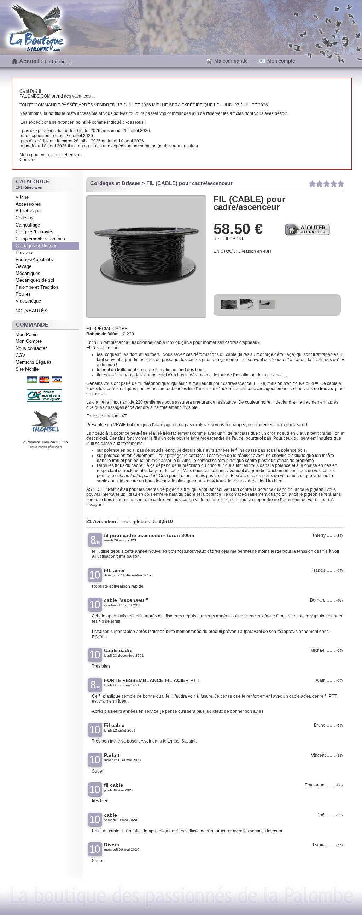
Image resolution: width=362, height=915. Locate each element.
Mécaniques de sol (35, 280)
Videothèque (28, 301)
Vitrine (22, 197)
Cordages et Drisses (36, 245)
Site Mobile (27, 369)
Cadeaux (25, 218)
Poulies (23, 294)
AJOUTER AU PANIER (307, 229)
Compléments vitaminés (40, 238)
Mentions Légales (34, 362)
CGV (20, 355)
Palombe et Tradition (37, 287)
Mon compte (281, 61)
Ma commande (231, 61)
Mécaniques (28, 273)
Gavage (23, 266)
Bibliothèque (28, 210)
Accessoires (28, 204)
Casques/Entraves (34, 231)
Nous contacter (31, 348)
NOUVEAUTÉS (31, 310)
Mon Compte (29, 341)
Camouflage (28, 225)
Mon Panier (27, 334)
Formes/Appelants (34, 259)
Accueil (29, 61)
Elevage (24, 252)
